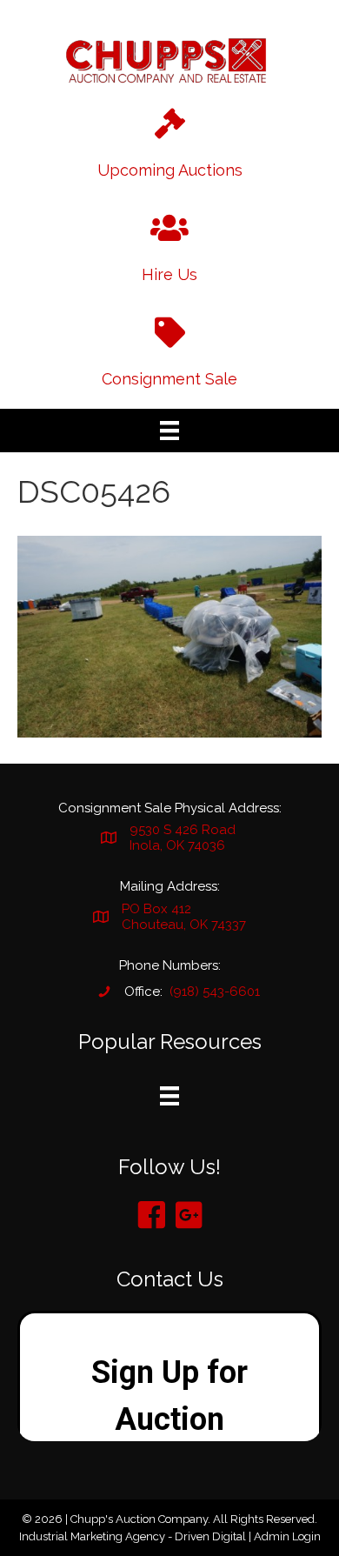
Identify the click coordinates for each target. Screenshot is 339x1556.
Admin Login (287, 1536)
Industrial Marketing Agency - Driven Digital (132, 1536)
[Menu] (169, 430)
